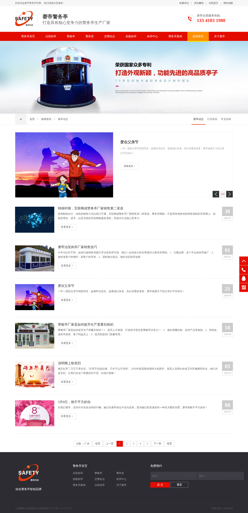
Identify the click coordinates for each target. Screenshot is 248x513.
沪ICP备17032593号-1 (61, 508)
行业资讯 (212, 119)
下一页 (157, 443)
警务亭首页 (28, 36)
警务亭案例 (175, 36)
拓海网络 (228, 508)
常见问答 (226, 119)
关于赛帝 (219, 36)
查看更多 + (129, 166)
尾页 (169, 443)
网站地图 (228, 3)
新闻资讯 (198, 36)
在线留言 (213, 3)
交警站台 (109, 36)
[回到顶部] (243, 260)
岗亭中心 (152, 36)
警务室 (90, 36)
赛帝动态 (198, 119)
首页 (32, 119)
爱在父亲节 (129, 142)
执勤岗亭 (131, 36)
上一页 (109, 443)
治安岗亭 (50, 36)
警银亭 (71, 36)
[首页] (21, 119)
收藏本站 (184, 3)
